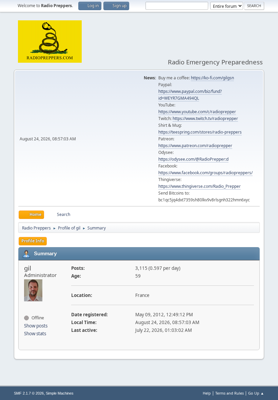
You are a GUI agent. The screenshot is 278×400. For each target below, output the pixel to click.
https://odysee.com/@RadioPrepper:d (193, 159)
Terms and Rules (229, 393)
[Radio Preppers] (26, 306)
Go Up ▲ (256, 393)
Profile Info (32, 241)
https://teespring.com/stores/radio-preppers (200, 132)
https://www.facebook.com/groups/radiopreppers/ (205, 173)
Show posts (35, 326)
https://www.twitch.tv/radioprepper (205, 118)
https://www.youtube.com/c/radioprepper (197, 112)
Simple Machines (60, 393)
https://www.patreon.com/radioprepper (195, 145)
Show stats (35, 334)
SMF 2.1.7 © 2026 (29, 393)
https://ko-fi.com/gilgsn (212, 78)
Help (207, 393)
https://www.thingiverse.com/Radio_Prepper (199, 186)
